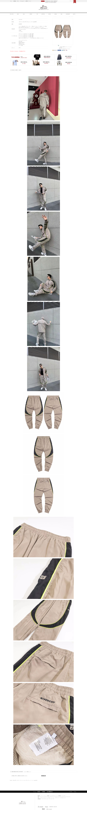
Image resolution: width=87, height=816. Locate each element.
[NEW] (18, 14)
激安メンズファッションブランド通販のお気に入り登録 (75, 2)
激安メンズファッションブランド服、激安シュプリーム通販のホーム (35, 792)
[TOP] (37, 14)
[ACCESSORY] (67, 14)
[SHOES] (55, 14)
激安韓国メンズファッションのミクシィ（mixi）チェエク (54, 50)
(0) (30, 1)
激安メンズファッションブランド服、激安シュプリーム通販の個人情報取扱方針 (50, 792)
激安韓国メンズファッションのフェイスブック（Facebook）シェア (59, 50)
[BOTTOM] (43, 14)
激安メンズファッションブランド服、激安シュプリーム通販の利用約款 (43, 792)
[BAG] (61, 14)
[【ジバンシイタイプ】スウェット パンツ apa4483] (63, 31)
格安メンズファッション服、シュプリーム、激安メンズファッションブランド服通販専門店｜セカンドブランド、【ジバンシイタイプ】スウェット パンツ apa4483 (22, 802)
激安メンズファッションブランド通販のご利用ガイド (27, 1)
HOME (71, 791)
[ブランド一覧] (12, 14)
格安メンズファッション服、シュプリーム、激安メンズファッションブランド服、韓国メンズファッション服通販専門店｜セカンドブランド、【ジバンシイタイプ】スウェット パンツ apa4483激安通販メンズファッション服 (43, 8)
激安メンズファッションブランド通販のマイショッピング (22, 1)
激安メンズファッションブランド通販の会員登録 (14, 1)
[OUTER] (49, 14)
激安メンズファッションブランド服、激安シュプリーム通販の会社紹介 (39, 792)
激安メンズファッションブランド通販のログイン (18, 1)
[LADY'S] (74, 14)
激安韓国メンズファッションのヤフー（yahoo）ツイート (66, 50)
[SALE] (23, 14)
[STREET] (31, 14)
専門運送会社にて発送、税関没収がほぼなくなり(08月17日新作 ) (51, 2)
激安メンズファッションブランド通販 (11, 1)
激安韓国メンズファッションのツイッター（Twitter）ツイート (64, 50)
